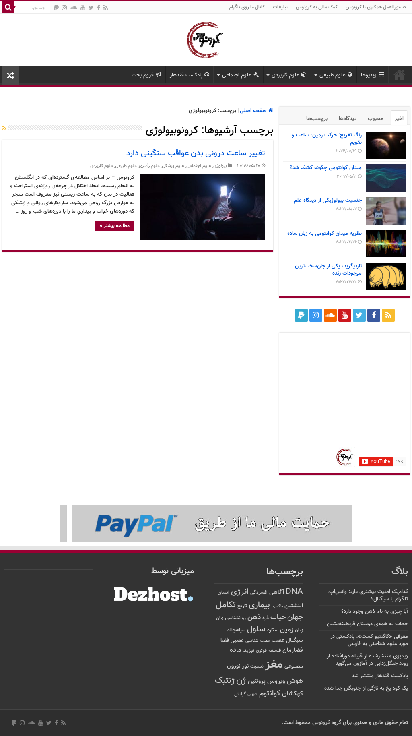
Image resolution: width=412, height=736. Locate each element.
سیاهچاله (236, 630)
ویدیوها (369, 75)
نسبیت (257, 666)
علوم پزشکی (173, 166)
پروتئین (257, 681)
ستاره (272, 630)
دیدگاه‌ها (347, 119)
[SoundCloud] (73, 7)
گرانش (240, 694)
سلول (256, 629)
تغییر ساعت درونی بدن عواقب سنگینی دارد (195, 153)
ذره (265, 618)
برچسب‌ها (317, 119)
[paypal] (56, 7)
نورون (234, 666)
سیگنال (294, 640)
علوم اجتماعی (236, 75)
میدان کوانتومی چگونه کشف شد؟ (326, 168)
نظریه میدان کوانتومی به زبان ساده (324, 233)
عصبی (237, 641)
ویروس (276, 681)
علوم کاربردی (285, 75)
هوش (295, 681)
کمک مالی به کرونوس (317, 7)
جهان (295, 617)
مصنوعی (293, 666)
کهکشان (292, 694)
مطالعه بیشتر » (115, 225)
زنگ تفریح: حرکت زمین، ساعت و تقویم (327, 139)
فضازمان (292, 650)
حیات (278, 617)
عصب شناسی (257, 640)
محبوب (375, 119)
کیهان (252, 694)
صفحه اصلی (254, 111)
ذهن (254, 617)
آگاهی (276, 592)
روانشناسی (235, 618)
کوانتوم (269, 693)
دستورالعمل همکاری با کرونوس (376, 7)
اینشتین (293, 605)
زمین (286, 629)
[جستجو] (8, 7)
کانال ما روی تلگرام (247, 7)
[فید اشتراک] (4, 129)
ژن (241, 681)
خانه (399, 74)
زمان (299, 630)
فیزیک (248, 650)
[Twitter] (91, 7)
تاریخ (242, 606)
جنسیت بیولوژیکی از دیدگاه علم (328, 200)
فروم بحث (143, 75)
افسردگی (259, 593)
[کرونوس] (206, 38)
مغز (274, 664)
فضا (224, 640)
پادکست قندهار (186, 75)
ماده (235, 650)
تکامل (226, 605)
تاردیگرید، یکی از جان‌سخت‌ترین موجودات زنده (328, 269)
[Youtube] (83, 7)
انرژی (240, 592)
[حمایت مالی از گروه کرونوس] (206, 524)
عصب (278, 640)
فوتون (261, 650)
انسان (223, 593)
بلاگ (399, 572)
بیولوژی (220, 166)
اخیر (399, 119)
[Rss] (106, 7)
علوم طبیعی (332, 75)
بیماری (259, 605)
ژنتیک (225, 680)
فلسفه (274, 651)
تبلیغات (280, 7)
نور (245, 666)
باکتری (277, 606)
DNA (294, 592)
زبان (219, 618)
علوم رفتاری (149, 166)
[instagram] (64, 7)
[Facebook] (98, 7)
